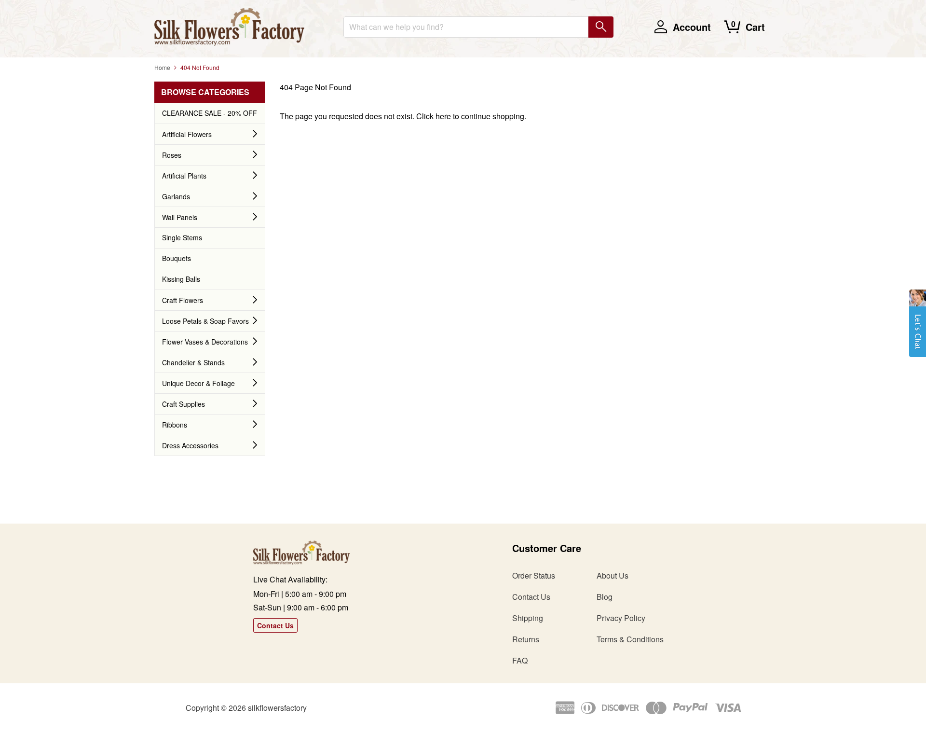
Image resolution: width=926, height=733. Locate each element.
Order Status (533, 575)
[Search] (600, 27)
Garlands (176, 196)
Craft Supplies (183, 404)
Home (162, 67)
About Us (612, 575)
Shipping (527, 617)
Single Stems (182, 237)
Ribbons (174, 424)
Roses (171, 155)
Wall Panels (179, 217)
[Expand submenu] (255, 134)
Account (692, 27)
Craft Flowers (182, 300)
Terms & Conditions (630, 639)
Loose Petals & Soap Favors (205, 321)
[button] (917, 328)
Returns (525, 639)
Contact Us (275, 625)
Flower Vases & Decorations (205, 341)
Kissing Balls (181, 279)
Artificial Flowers (187, 134)
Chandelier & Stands (193, 362)
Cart (755, 27)
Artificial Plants (184, 175)
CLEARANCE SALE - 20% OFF (209, 113)
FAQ (520, 660)
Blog (605, 596)
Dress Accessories (190, 445)
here (443, 116)
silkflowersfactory (277, 707)
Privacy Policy (621, 617)
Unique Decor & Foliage (198, 383)
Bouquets (176, 258)
